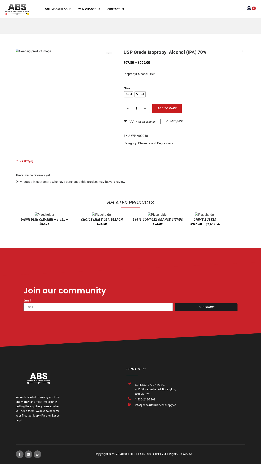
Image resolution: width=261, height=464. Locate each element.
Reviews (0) (24, 161)
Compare (176, 121)
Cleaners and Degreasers (155, 143)
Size (127, 88)
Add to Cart (167, 108)
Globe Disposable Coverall (243, 51)
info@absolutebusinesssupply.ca (155, 405)
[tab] (26, 163)
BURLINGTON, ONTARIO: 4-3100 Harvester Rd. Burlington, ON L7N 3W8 (155, 389)
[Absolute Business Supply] (17, 9)
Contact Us (115, 9)
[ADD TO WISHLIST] (49, 235)
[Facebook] (20, 454)
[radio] (128, 94)
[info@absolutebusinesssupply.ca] (129, 404)
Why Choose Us (89, 9)
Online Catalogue (58, 9)
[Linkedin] (28, 454)
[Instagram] (37, 454)
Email (27, 300)
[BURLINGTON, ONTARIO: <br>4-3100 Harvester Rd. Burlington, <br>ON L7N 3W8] (129, 383)
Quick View (42, 232)
